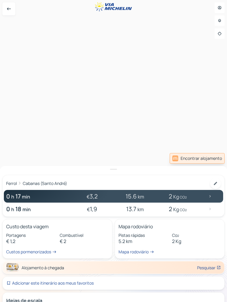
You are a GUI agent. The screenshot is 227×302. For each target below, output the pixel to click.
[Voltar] (8, 8)
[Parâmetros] (220, 20)
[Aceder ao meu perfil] (220, 7)
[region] (113, 151)
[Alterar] (215, 183)
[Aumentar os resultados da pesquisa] (113, 169)
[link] (197, 158)
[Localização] (220, 33)
